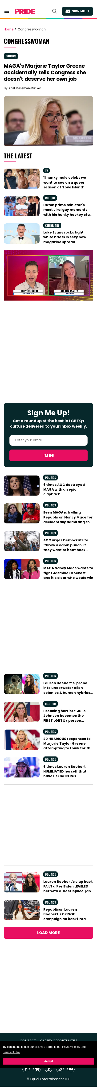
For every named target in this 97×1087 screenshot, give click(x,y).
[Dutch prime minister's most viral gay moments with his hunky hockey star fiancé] (22, 206)
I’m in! (48, 455)
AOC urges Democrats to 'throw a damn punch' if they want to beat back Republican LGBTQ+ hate (65, 547)
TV (46, 171)
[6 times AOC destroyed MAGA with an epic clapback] (22, 485)
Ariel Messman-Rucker (24, 88)
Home (9, 29)
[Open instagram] (60, 1068)
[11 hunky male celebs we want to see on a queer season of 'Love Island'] (22, 178)
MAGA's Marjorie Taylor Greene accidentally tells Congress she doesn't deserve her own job (45, 72)
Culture (50, 198)
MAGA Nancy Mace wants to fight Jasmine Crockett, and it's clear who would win (68, 573)
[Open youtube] (71, 1068)
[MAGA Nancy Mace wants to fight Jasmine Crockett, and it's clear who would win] (22, 569)
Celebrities (52, 225)
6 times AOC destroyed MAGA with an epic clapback (64, 489)
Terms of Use (11, 1052)
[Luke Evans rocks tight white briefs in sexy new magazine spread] (22, 233)
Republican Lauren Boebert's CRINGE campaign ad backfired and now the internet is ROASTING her (64, 919)
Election (50, 704)
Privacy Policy (71, 1047)
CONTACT (28, 1041)
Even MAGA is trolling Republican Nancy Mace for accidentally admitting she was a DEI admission (68, 519)
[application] (48, 275)
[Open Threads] (48, 1068)
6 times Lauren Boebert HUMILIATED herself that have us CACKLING (64, 771)
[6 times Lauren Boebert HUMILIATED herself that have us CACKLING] (22, 767)
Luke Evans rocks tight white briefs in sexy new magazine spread (64, 237)
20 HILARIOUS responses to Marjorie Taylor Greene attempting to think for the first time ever (68, 746)
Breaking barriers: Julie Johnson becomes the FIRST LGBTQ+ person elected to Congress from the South (66, 720)
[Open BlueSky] (37, 1068)
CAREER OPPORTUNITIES (58, 1041)
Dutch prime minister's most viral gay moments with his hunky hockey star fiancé (67, 212)
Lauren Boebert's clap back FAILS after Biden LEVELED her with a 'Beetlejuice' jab (68, 886)
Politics (11, 56)
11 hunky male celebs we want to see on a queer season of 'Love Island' (64, 182)
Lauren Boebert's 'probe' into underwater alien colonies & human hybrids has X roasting (66, 690)
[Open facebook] (26, 1068)
